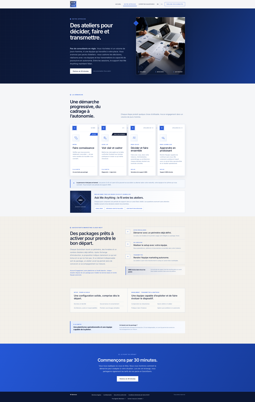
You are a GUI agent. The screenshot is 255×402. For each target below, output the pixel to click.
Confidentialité (107, 395)
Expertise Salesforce (146, 4)
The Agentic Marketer (118, 398)
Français (157, 4)
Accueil (118, 4)
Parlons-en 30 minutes (175, 4)
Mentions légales (96, 395)
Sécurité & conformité (120, 395)
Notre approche (130, 4)
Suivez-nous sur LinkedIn (135, 398)
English (161, 4)
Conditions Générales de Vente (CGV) (138, 395)
